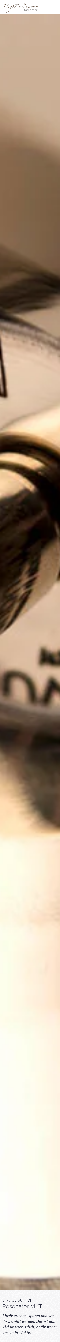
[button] (56, 6)
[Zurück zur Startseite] (20, 7)
